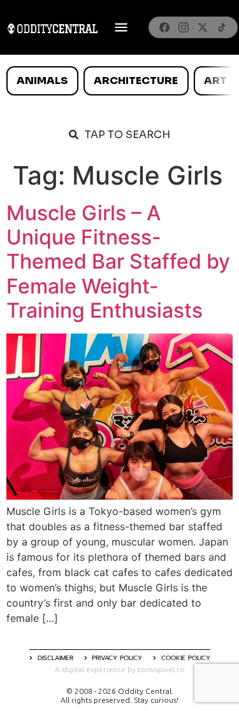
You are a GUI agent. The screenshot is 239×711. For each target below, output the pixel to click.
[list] (119, 81)
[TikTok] (222, 27)
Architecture (136, 80)
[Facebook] (164, 27)
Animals (42, 80)
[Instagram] (183, 27)
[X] (203, 27)
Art (215, 80)
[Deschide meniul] (121, 27)
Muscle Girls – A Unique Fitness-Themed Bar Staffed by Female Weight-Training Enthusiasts (118, 262)
